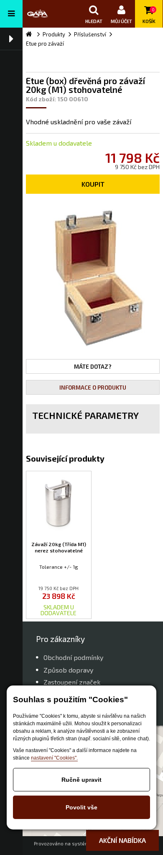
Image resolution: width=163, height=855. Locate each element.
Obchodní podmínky (73, 657)
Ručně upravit (81, 779)
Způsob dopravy (68, 670)
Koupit (93, 184)
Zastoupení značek (71, 682)
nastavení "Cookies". (54, 758)
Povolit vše (81, 807)
